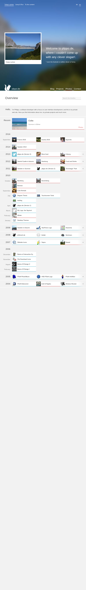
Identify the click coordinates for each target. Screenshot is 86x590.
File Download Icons (24, 259)
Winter (19, 215)
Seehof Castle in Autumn (25, 161)
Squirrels (69, 139)
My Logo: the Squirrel (24, 210)
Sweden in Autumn (23, 228)
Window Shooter (71, 284)
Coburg (68, 154)
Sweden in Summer (23, 168)
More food (45, 154)
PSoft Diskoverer (23, 284)
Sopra (44, 242)
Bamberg (20, 181)
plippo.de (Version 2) (48, 168)
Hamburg (45, 161)
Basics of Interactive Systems (26, 254)
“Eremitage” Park (71, 168)
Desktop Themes (23, 220)
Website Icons (22, 242)
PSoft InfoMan (70, 276)
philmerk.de (21, 235)
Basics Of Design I (23, 269)
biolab (44, 235)
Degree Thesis (22, 195)
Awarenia (69, 228)
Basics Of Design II (23, 264)
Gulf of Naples (46, 284)
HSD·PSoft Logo (47, 276)
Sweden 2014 (22, 147)
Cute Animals (21, 190)
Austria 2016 (46, 139)
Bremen (20, 185)
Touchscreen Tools (48, 195)
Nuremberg (45, 181)
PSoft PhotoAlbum (23, 276)
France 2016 (21, 139)
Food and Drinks (71, 161)
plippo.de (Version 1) (24, 205)
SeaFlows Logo (47, 228)
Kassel (68, 242)
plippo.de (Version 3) (24, 154)
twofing (19, 200)
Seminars (69, 235)
